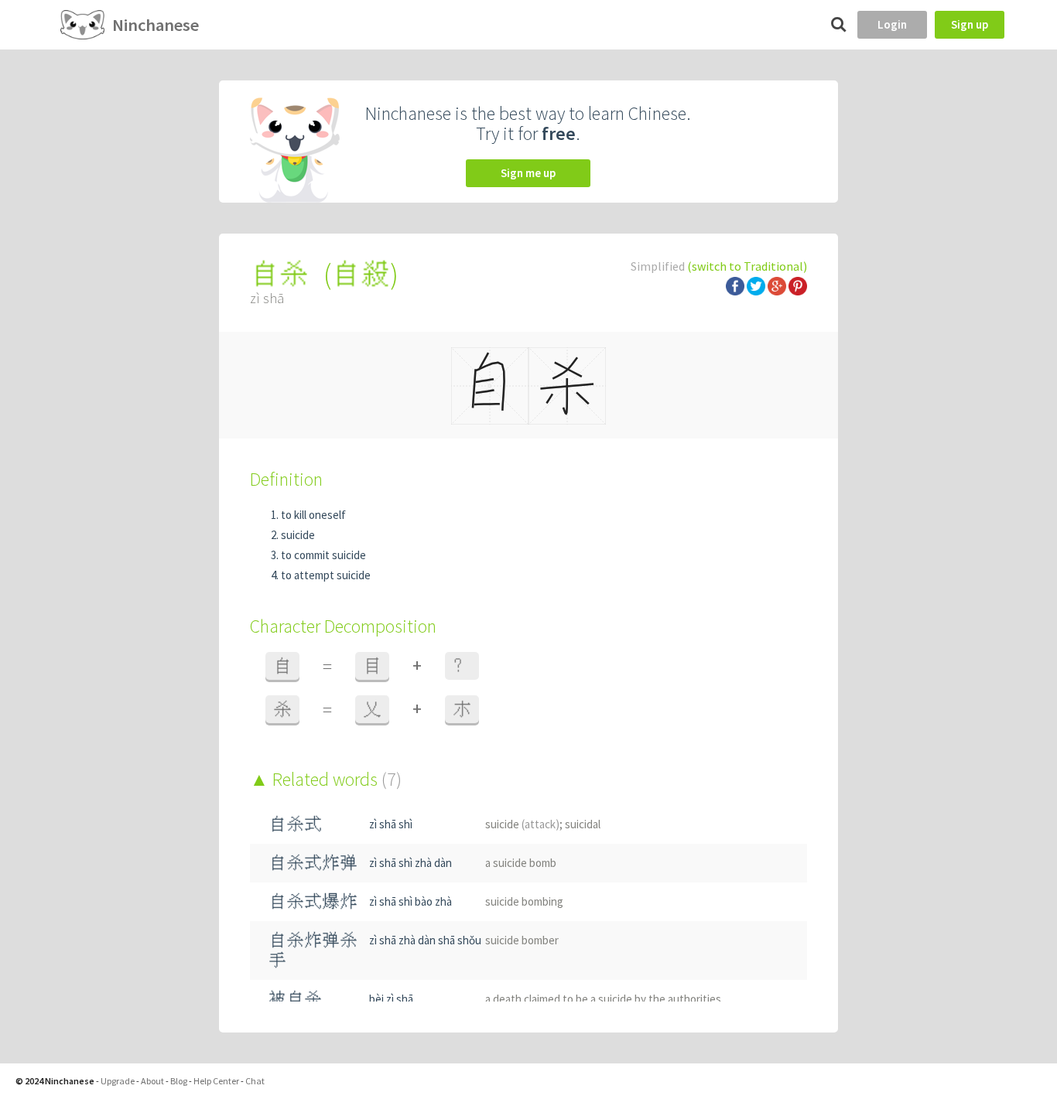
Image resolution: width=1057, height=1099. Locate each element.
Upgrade (118, 1081)
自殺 (360, 274)
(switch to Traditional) (747, 266)
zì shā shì (390, 824)
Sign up (969, 24)
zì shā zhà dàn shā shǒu (425, 940)
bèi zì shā (391, 998)
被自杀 (295, 999)
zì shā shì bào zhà (410, 901)
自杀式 (295, 824)
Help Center (216, 1081)
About (152, 1081)
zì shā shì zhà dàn (410, 862)
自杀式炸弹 (313, 863)
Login (892, 24)
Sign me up (528, 173)
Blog (178, 1081)
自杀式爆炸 (313, 901)
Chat (255, 1081)
